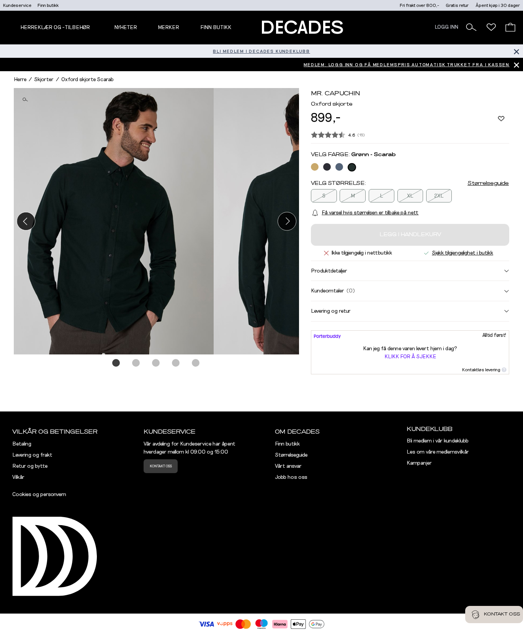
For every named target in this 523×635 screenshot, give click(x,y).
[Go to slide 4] (176, 363)
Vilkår (18, 477)
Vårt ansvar (288, 466)
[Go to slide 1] (116, 363)
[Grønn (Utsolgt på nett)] (352, 167)
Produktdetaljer (329, 270)
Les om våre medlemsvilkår (438, 452)
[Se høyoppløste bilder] (114, 221)
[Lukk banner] (516, 51)
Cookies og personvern (39, 494)
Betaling (21, 444)
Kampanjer (419, 463)
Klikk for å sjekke (410, 356)
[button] (471, 27)
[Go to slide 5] (196, 363)
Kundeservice (17, 5)
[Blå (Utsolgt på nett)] (327, 167)
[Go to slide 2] (136, 363)
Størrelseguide (488, 183)
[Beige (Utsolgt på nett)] (315, 167)
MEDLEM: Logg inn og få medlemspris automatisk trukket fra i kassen (407, 64)
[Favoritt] (501, 118)
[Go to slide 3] (156, 363)
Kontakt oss (161, 466)
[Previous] (26, 221)
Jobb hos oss (291, 477)
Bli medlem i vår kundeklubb (438, 441)
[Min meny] (491, 27)
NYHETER (125, 27)
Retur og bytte (29, 466)
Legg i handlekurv (410, 234)
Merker (168, 27)
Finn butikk (48, 5)
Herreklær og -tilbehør (55, 27)
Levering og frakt (32, 455)
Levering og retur (331, 310)
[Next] (287, 221)
